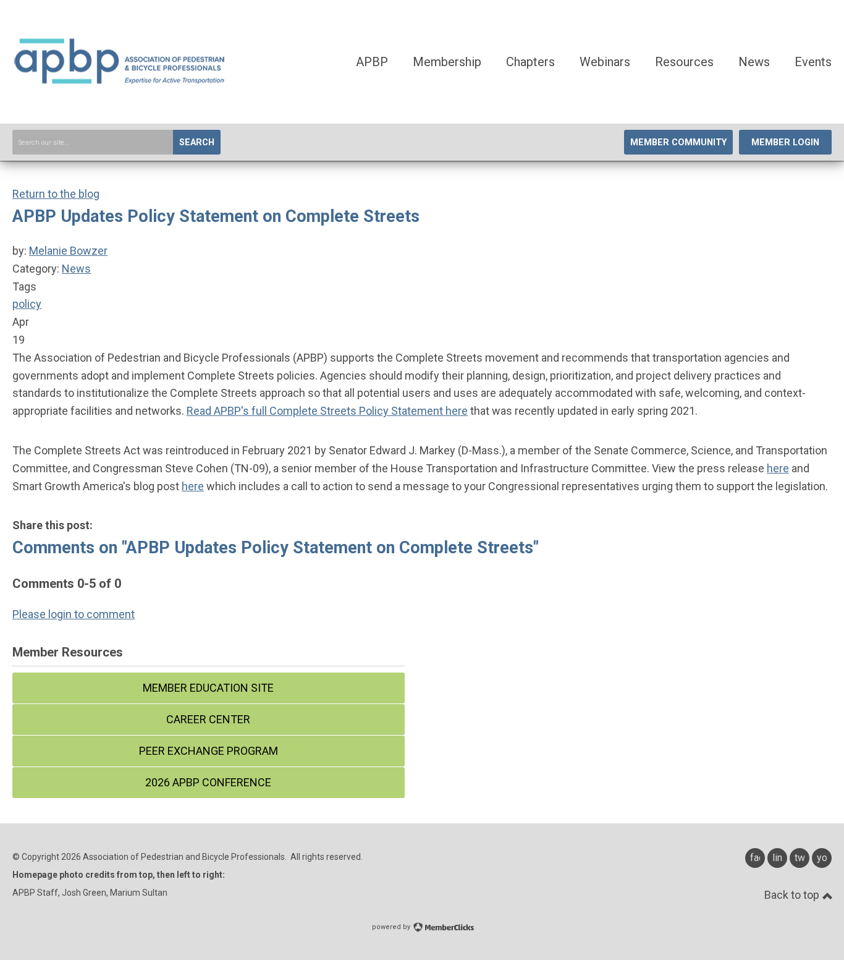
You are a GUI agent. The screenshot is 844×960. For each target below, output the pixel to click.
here (778, 468)
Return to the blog (55, 193)
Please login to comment (73, 614)
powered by (392, 927)
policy (26, 303)
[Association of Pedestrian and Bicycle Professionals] (120, 81)
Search (196, 142)
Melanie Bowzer (68, 250)
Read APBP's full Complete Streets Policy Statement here (327, 410)
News (76, 268)
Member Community (678, 142)
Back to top (793, 894)
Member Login (785, 142)
